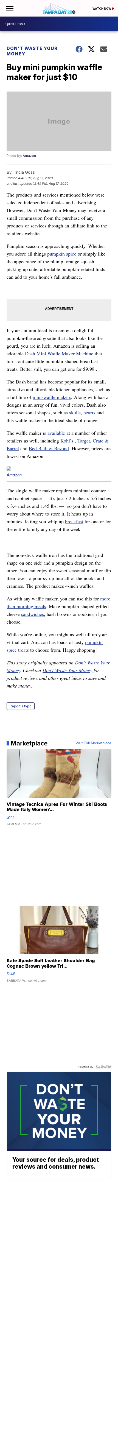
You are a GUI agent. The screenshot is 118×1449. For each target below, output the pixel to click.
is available (54, 433)
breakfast (74, 521)
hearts (89, 412)
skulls (75, 412)
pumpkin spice (61, 253)
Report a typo (21, 706)
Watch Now (102, 8)
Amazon (29, 156)
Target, (84, 440)
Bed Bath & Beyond (49, 448)
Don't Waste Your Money (32, 51)
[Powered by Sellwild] (103, 1067)
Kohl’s (66, 440)
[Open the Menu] (9, 8)
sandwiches (32, 614)
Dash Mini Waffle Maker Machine (59, 353)
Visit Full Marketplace (93, 743)
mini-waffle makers (52, 397)
